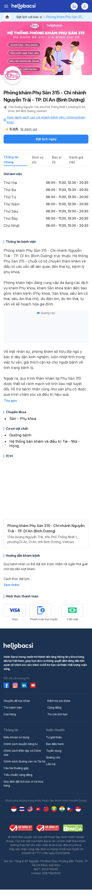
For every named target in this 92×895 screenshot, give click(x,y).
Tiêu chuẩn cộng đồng (18, 775)
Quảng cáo (53, 757)
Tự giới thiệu (54, 737)
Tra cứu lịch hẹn (57, 714)
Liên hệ (50, 764)
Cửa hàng (10, 714)
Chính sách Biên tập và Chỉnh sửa (22, 752)
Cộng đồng (54, 707)
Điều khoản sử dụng (16, 737)
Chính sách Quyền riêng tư (21, 744)
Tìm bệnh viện (13, 707)
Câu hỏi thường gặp (16, 768)
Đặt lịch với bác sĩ (29, 17)
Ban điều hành (55, 744)
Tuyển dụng (53, 750)
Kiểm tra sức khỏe (58, 700)
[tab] (15, 160)
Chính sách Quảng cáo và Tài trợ (24, 761)
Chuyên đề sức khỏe (17, 700)
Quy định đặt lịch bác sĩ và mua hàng (23, 783)
